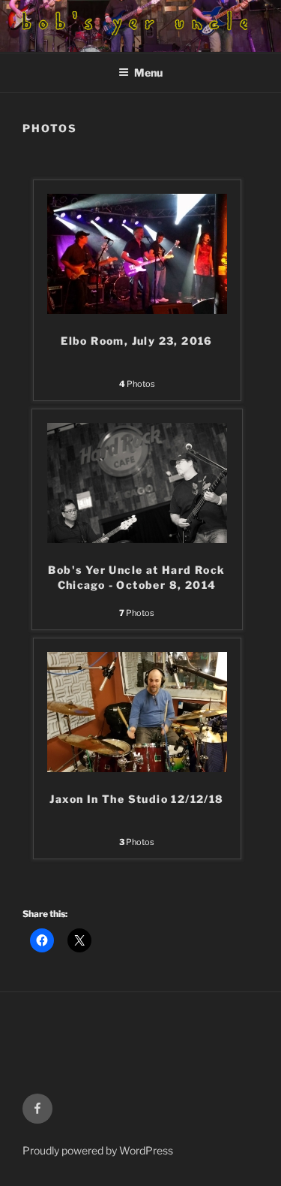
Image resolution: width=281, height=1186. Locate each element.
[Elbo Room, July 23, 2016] (137, 310)
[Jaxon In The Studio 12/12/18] (137, 768)
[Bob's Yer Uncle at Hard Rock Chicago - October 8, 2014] (137, 539)
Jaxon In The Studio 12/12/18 (136, 798)
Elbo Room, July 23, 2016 (137, 340)
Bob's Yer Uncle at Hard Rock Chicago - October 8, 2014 (136, 577)
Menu (148, 72)
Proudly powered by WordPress (97, 1150)
